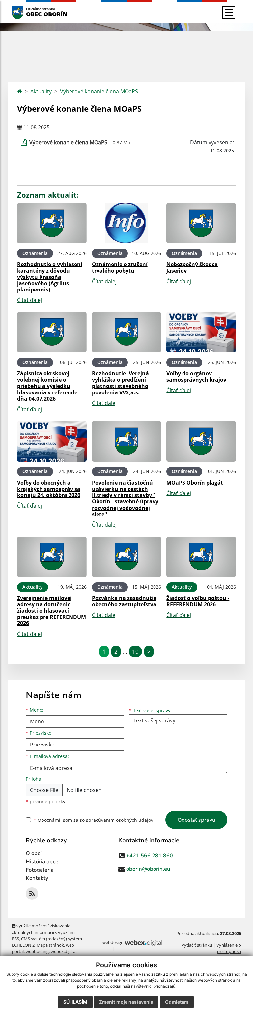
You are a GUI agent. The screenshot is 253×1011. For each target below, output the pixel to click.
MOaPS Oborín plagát (194, 482)
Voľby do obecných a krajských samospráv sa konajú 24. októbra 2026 (48, 489)
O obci (34, 853)
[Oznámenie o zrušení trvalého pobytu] (126, 223)
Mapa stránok (50, 945)
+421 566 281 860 (149, 855)
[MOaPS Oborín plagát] (201, 441)
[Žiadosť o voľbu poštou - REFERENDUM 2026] (201, 557)
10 (135, 651)
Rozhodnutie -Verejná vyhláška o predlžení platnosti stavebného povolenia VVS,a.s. (120, 383)
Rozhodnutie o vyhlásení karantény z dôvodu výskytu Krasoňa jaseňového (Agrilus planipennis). (49, 277)
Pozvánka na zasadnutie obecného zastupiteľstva (124, 601)
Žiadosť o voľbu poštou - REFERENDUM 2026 (197, 601)
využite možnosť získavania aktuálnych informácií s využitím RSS (43, 932)
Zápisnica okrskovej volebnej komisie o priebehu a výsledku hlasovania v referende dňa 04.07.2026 (47, 386)
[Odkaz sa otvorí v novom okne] (32, 893)
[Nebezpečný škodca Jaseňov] (201, 223)
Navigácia (27, 12)
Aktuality (41, 91)
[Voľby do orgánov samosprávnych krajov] (201, 332)
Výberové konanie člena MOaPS (99, 91)
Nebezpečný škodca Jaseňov (192, 267)
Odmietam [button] (176, 1002)
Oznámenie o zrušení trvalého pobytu (120, 267)
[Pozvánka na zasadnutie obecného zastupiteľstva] (126, 557)
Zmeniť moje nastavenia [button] (126, 1002)
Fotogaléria (40, 869)
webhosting (37, 951)
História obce (42, 861)
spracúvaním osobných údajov (119, 820)
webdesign (113, 942)
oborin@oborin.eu (148, 868)
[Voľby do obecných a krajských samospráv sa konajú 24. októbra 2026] (52, 441)
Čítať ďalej (29, 300)
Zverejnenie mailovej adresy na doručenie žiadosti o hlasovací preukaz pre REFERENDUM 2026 (51, 610)
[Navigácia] (228, 12)
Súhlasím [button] (75, 1002)
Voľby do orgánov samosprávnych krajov (196, 376)
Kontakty (37, 878)
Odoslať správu (196, 819)
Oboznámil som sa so (93, 820)
